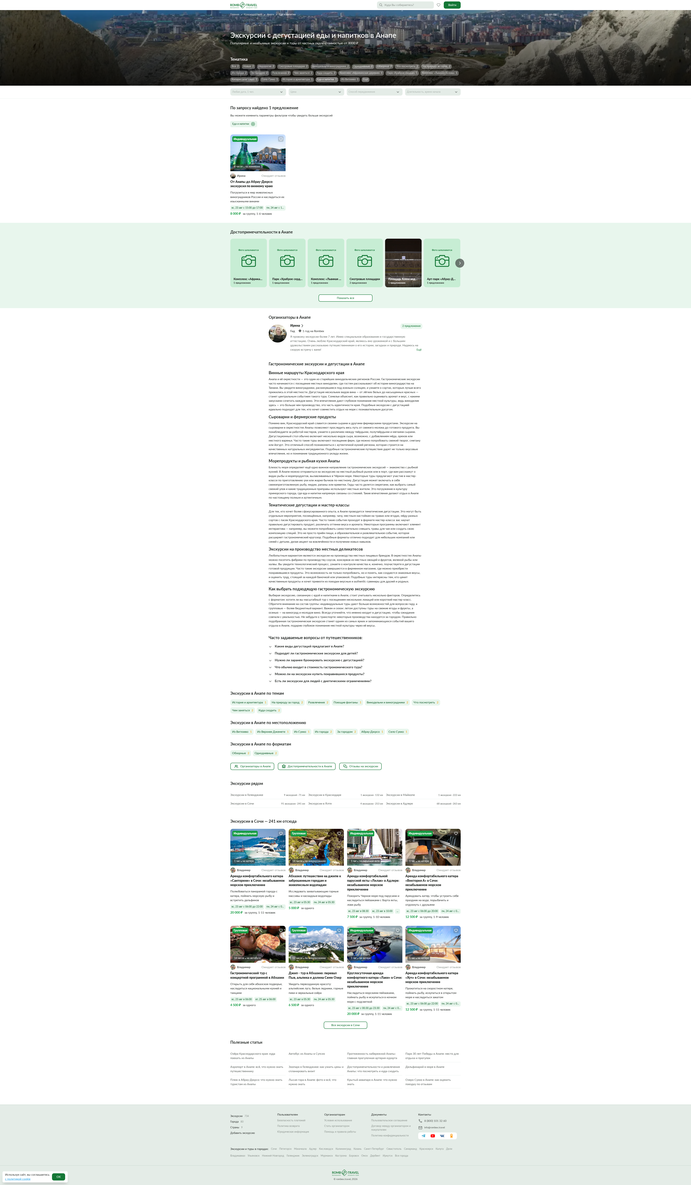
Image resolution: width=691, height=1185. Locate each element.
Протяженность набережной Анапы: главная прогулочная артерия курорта (372, 1056)
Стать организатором (336, 1126)
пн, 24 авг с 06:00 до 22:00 (276, 906)
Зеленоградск (310, 1156)
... (397, 911)
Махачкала (300, 1149)
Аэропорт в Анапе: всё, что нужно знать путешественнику (256, 1069)
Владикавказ (237, 1156)
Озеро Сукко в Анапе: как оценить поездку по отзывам (428, 1082)
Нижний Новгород (273, 1156)
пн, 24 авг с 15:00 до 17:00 (276, 208)
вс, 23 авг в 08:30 (358, 911)
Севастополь (394, 1149)
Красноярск (426, 1149)
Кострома (341, 1156)
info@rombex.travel (434, 1128)
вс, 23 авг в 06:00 (242, 999)
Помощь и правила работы (340, 1132)
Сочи (274, 1149)
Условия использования (338, 1120)
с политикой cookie (17, 1179)
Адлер (313, 1149)
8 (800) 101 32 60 (435, 1120)
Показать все (345, 298)
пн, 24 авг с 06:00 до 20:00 (451, 911)
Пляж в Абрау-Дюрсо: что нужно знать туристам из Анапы (256, 1082)
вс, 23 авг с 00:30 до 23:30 (364, 1008)
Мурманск (327, 1156)
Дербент (375, 1156)
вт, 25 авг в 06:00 (266, 999)
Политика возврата (288, 1126)
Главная (234, 14)
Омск (364, 1156)
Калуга (440, 1149)
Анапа (270, 14)
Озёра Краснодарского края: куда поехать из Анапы (252, 1056)
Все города (401, 1156)
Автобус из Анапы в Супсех (307, 1053)
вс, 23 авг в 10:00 (382, 911)
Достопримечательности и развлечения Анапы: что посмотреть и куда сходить (373, 1069)
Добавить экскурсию (242, 1133)
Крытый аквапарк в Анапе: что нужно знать (372, 1082)
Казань (358, 1149)
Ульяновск (253, 1156)
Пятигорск (285, 1149)
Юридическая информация (293, 1132)
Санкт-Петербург (374, 1149)
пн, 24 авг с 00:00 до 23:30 (392, 1008)
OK (59, 1176)
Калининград (343, 1149)
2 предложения (411, 326)
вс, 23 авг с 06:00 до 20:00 (422, 911)
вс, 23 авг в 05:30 (300, 902)
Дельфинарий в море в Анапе (424, 1066)
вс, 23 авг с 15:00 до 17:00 (247, 208)
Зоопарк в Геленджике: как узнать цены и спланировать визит (316, 1069)
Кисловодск (326, 1149)
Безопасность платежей (291, 1120)
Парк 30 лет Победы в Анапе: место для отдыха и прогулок (432, 1056)
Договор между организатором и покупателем (391, 1128)
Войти (452, 5)
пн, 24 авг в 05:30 (324, 902)
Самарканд (410, 1149)
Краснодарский (253, 14)
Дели (449, 1149)
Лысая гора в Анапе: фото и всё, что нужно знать (312, 1082)
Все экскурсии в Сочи (345, 1025)
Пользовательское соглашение (389, 1120)
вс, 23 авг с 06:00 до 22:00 (247, 906)
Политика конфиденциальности (390, 1135)
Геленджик (293, 1156)
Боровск (354, 1156)
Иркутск (387, 1156)
